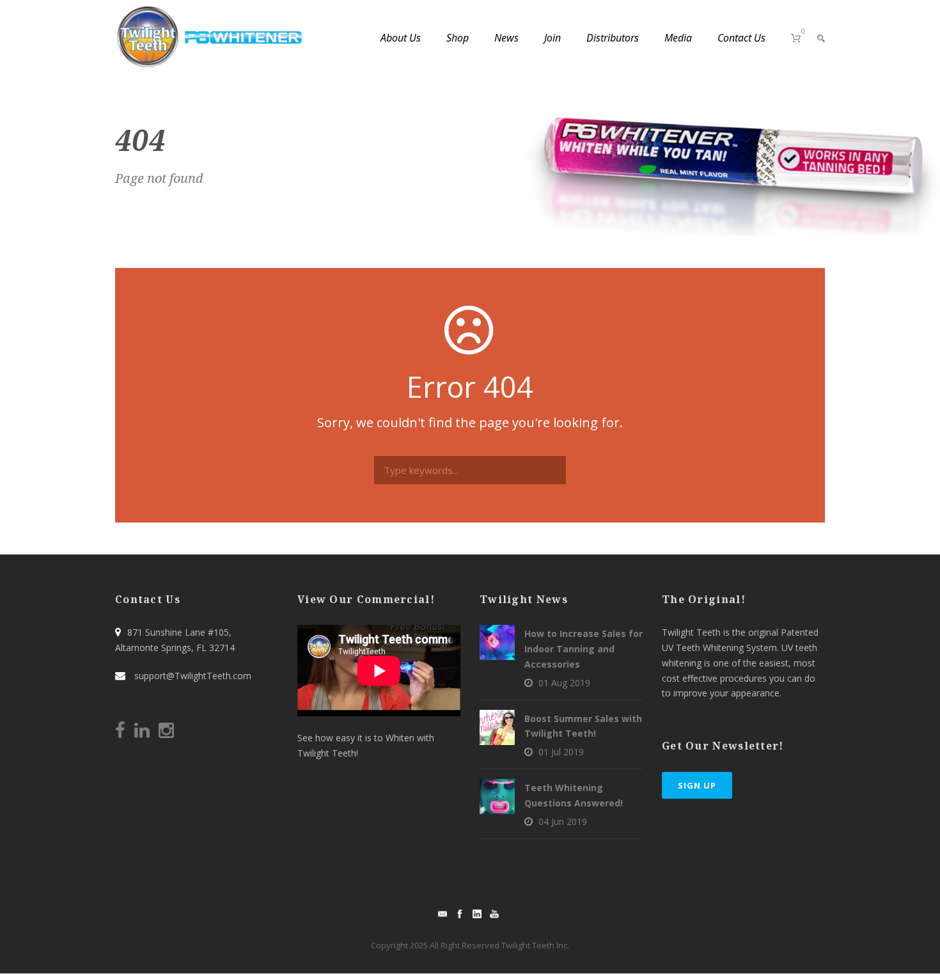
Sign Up (697, 785)
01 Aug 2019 (564, 683)
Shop (457, 38)
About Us (400, 38)
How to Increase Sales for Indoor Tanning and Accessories (583, 648)
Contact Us (741, 38)
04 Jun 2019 (562, 821)
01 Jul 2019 (561, 752)
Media (678, 38)
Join (552, 38)
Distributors (612, 38)
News (506, 38)
